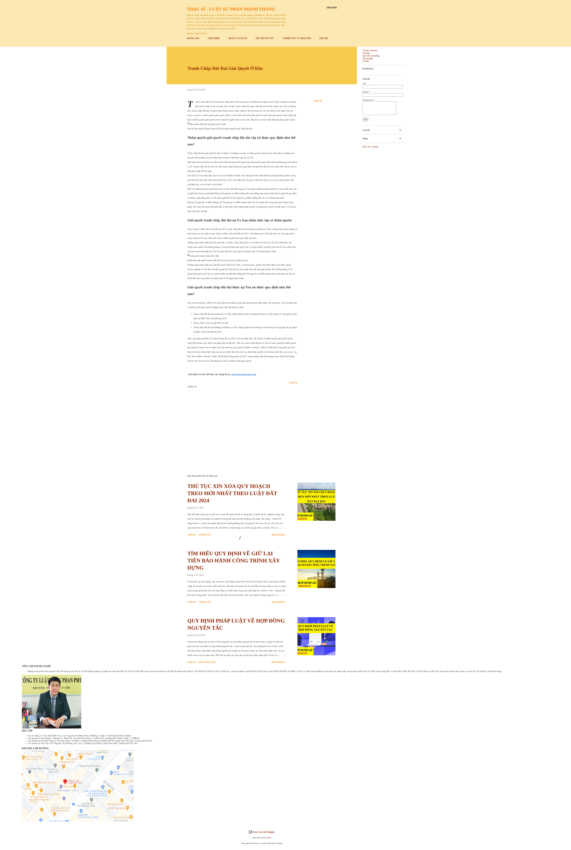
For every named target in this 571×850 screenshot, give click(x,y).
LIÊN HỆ (323, 38)
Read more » (279, 535)
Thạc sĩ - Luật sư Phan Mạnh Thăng (231, 9)
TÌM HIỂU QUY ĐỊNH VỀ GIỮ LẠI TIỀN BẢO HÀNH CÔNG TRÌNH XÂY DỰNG (233, 560)
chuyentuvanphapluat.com (243, 374)
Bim (269, 838)
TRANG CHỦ (193, 38)
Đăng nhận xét (207, 662)
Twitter (366, 61)
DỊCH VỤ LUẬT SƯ (238, 38)
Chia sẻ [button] (318, 101)
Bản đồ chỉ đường (371, 55)
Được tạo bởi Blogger (263, 831)
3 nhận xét (204, 535)
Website (366, 53)
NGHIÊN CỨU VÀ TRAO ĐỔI (297, 38)
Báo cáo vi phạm (370, 146)
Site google (368, 58)
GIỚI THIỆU (214, 38)
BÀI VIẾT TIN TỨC (265, 38)
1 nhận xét (204, 602)
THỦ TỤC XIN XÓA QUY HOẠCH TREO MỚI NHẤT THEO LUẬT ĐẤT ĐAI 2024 (232, 493)
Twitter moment (370, 50)
